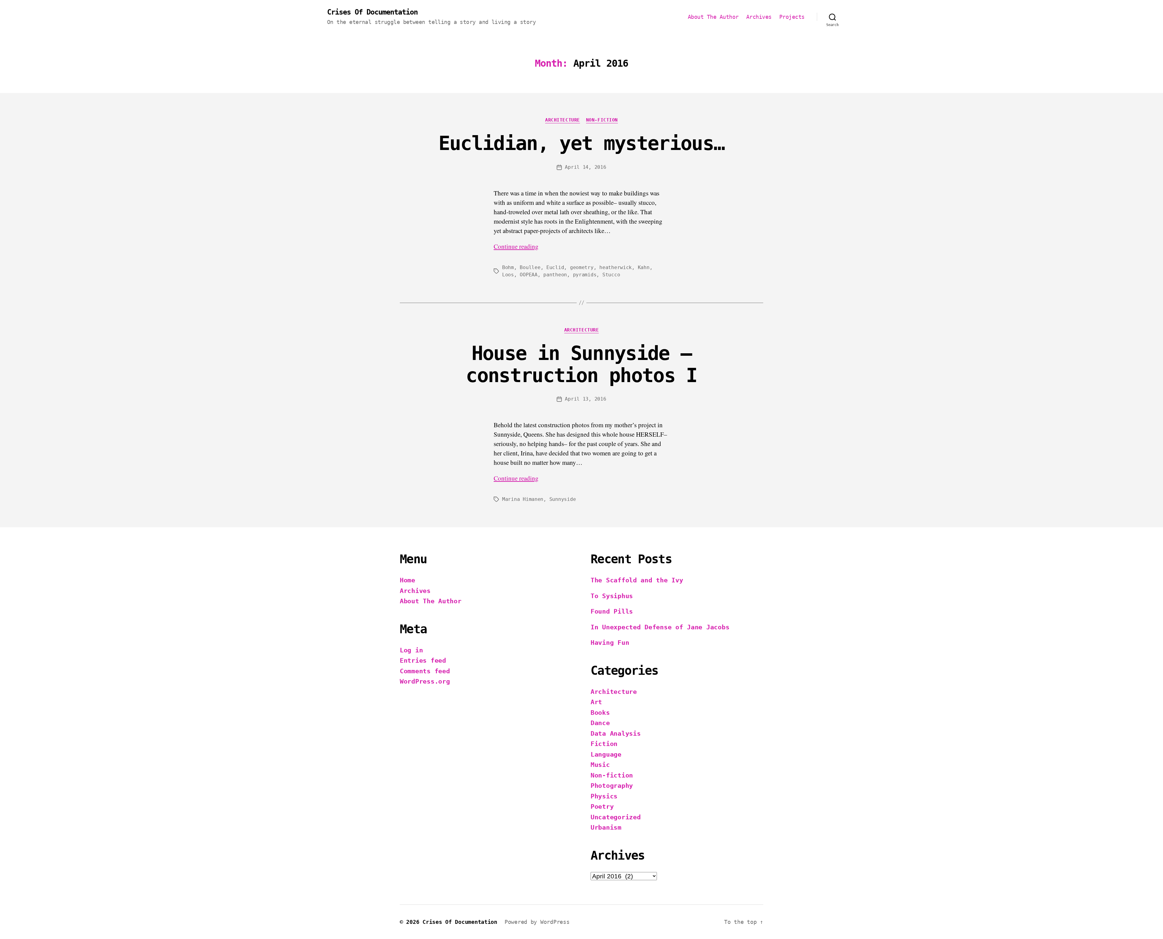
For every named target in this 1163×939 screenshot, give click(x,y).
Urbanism (606, 827)
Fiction (604, 744)
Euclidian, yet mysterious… (582, 143)
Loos (508, 275)
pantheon (555, 275)
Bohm (508, 267)
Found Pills (612, 611)
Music (600, 764)
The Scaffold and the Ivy (637, 580)
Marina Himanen (522, 499)
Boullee (530, 267)
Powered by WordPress (537, 922)
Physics (604, 796)
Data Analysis (616, 733)
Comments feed (425, 671)
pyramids (585, 275)
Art (596, 702)
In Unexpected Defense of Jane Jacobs (660, 627)
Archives (759, 17)
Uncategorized (616, 817)
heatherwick (615, 267)
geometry (582, 267)
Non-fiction (602, 120)
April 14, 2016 (585, 167)
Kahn (644, 267)
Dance (600, 723)
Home (407, 580)
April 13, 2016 (585, 399)
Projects (792, 17)
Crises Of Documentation (372, 12)
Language (606, 754)
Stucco (611, 275)
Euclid (555, 267)
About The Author (713, 17)
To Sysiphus (612, 596)
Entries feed (423, 660)
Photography (612, 785)
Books (600, 712)
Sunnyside (562, 499)
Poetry (602, 806)
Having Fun (610, 642)
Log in (411, 650)
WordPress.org (425, 681)
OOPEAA (528, 275)
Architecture (562, 120)
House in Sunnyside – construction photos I (581, 364)
